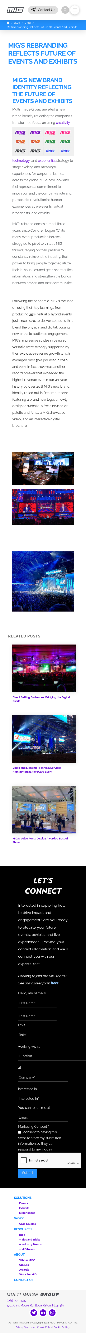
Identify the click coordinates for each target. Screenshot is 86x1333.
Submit (27, 1173)
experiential (47, 161)
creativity (63, 123)
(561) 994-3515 (16, 1300)
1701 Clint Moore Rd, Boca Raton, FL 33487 (35, 1305)
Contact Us (23, 1280)
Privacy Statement (25, 1327)
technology (21, 161)
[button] (43, 10)
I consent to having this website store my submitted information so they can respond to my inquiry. (39, 1140)
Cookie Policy (44, 1327)
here (55, 983)
